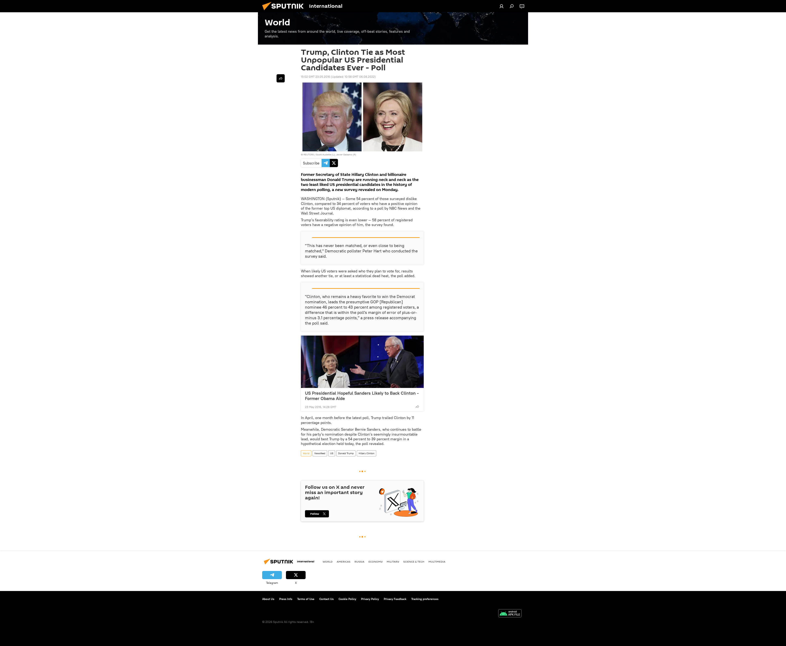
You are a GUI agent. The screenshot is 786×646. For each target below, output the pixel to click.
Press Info (285, 599)
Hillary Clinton (366, 453)
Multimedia (436, 561)
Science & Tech (413, 561)
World (306, 453)
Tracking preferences (424, 599)
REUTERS (309, 154)
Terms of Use (305, 599)
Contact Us (326, 599)
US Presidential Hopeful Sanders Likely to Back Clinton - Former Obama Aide (362, 395)
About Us (268, 599)
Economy (375, 561)
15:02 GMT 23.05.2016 (315, 77)
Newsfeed (319, 453)
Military (393, 561)
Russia (359, 561)
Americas (343, 561)
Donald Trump (346, 453)
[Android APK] (510, 613)
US (331, 453)
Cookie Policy (347, 599)
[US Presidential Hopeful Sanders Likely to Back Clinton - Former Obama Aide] (362, 362)
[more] (417, 406)
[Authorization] (501, 6)
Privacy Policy (370, 599)
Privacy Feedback (395, 599)
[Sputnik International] (284, 11)
